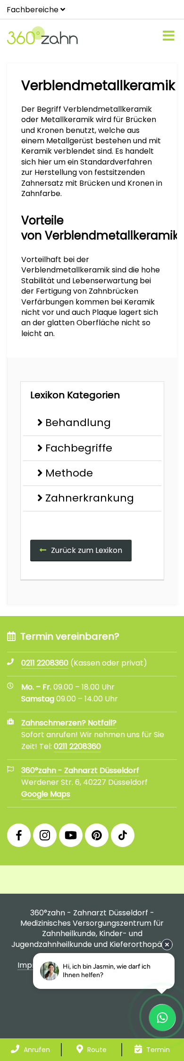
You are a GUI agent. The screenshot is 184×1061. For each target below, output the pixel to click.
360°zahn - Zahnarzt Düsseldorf (80, 770)
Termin (157, 1049)
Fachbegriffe (78, 448)
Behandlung (78, 422)
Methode (69, 473)
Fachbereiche (32, 9)
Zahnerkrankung (89, 498)
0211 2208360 (77, 746)
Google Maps (45, 794)
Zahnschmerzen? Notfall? (69, 722)
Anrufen (36, 1049)
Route (96, 1049)
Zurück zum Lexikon (86, 550)
